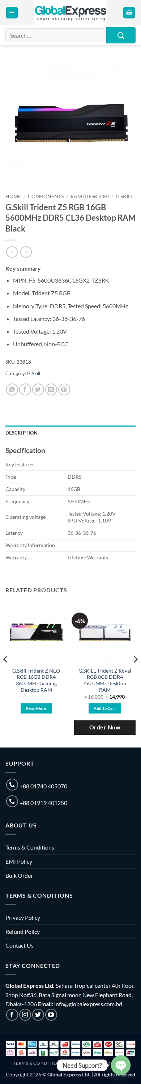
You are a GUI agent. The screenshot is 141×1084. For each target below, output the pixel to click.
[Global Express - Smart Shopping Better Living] (71, 12)
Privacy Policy (22, 917)
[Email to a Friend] (51, 389)
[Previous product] (25, 252)
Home (13, 196)
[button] (12, 13)
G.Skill (124, 196)
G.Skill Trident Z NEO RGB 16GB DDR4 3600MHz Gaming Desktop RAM (36, 680)
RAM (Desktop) (89, 196)
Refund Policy (22, 931)
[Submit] (121, 35)
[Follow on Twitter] (38, 1015)
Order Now (104, 727)
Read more (36, 708)
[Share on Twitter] (38, 389)
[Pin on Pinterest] (64, 389)
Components (46, 196)
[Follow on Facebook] (12, 1015)
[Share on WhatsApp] (12, 389)
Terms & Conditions (29, 847)
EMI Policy (18, 861)
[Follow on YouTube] (51, 1015)
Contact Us (19, 945)
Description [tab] (21, 433)
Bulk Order (19, 875)
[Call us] (12, 785)
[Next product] (11, 252)
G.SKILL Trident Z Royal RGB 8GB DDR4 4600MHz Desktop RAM (104, 680)
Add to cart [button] (105, 708)
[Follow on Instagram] (25, 1015)
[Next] (135, 674)
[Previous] (5, 674)
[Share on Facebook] (25, 389)
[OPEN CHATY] (121, 1065)
